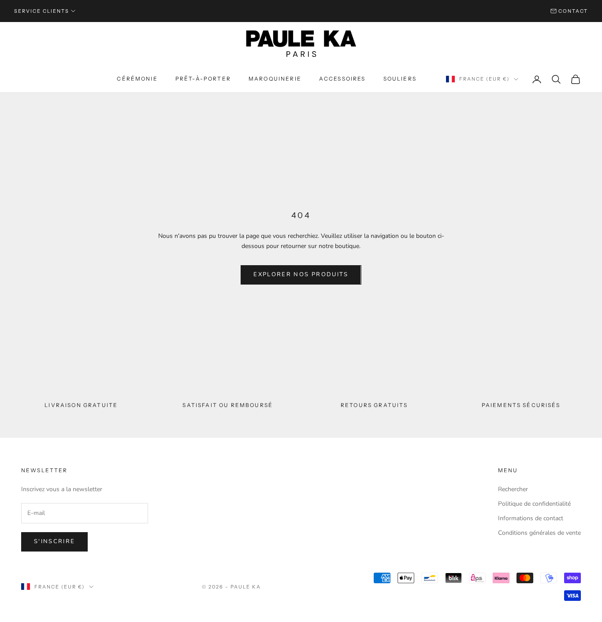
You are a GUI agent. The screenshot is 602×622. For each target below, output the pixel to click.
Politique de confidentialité (534, 504)
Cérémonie (137, 78)
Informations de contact (530, 518)
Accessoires (342, 78)
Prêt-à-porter (203, 78)
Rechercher (513, 489)
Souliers (399, 78)
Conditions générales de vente (539, 533)
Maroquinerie (275, 78)
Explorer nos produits (300, 274)
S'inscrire (54, 541)
